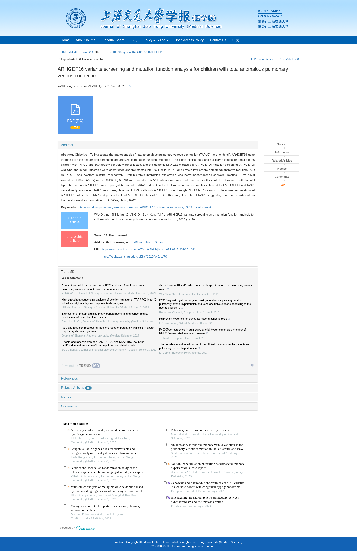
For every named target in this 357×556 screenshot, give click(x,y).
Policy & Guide (154, 40)
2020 (64, 52)
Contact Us (218, 40)
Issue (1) (87, 52)
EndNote (136, 242)
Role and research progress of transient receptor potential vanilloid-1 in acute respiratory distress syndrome (108, 329)
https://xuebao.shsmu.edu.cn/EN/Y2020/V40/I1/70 (134, 256)
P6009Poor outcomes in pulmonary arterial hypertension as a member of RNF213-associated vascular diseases (202, 331)
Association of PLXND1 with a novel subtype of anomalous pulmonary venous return (206, 287)
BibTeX (158, 242)
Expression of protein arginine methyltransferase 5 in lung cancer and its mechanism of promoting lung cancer (105, 315)
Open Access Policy (189, 40)
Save (97, 235)
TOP (282, 184)
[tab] (158, 145)
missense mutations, (171, 207)
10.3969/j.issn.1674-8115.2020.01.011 (138, 52)
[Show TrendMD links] (252, 365)
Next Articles (288, 59)
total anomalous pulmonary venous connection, (109, 207)
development (202, 207)
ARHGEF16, (148, 207)
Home (65, 40)
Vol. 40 (73, 52)
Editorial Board (113, 40)
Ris (148, 242)
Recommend (118, 235)
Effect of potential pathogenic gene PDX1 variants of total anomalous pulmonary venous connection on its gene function (103, 287)
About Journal (86, 40)
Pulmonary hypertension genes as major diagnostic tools (193, 318)
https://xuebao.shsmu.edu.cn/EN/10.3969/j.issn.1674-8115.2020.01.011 (149, 249)
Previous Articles (264, 59)
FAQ (134, 40)
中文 (235, 40)
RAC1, (189, 207)
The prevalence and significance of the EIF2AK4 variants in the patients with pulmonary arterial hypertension (205, 346)
